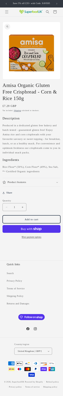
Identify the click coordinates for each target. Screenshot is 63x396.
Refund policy (52, 382)
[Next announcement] (56, 3)
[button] (6, 12)
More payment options (31, 237)
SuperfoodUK (18, 382)
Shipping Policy (15, 296)
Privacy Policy (14, 281)
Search (10, 273)
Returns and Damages (18, 303)
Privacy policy (15, 387)
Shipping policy (50, 387)
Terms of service (32, 387)
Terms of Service (16, 288)
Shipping (17, 110)
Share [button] (9, 192)
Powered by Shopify (34, 382)
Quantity (7, 200)
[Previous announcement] (6, 3)
